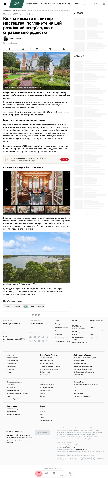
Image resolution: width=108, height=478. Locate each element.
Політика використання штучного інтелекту (78, 327)
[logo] (16, 4)
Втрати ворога (45, 375)
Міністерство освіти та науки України (86, 385)
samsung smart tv (98, 458)
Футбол (42, 412)
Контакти (93, 324)
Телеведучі (58, 334)
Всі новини (11, 355)
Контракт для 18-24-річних (83, 366)
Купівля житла (32, 4)
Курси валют (11, 387)
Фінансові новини (13, 390)
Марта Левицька (15, 38)
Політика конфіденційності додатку (78, 333)
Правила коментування (80, 342)
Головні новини (12, 358)
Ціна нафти (10, 385)
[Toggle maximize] (67, 173)
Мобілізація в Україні (82, 355)
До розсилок (42, 433)
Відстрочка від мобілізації (83, 369)
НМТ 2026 (77, 390)
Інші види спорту (46, 420)
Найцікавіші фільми (47, 385)
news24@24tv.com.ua (11, 324)
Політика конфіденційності (78, 321)
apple (74, 458)
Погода (9, 372)
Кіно (42, 382)
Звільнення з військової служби (85, 358)
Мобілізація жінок (80, 363)
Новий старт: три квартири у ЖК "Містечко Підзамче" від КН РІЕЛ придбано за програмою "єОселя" (36, 113)
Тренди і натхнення (19, 10)
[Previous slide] (6, 189)
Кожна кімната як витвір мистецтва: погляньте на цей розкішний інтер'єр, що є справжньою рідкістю (49, 10)
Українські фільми (46, 387)
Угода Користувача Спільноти (78, 338)
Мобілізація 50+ (79, 360)
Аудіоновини (11, 369)
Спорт (42, 406)
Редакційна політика (61, 327)
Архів (91, 334)
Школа (76, 387)
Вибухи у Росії (45, 372)
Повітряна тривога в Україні (50, 366)
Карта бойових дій (46, 360)
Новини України (12, 360)
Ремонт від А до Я (64, 4)
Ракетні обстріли (46, 358)
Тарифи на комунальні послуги (17, 393)
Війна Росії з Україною (49, 355)
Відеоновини (11, 366)
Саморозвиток (79, 393)
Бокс (41, 409)
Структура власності (96, 331)
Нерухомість (7, 10)
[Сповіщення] (104, 4)
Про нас (57, 320)
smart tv (86, 458)
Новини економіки (14, 382)
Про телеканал (60, 331)
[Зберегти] (64, 48)
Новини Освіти (79, 382)
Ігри (91, 341)
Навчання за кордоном (82, 396)
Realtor (14, 43)
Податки (9, 396)
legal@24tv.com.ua (81, 449)
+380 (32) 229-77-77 (69, 447)
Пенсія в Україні (12, 399)
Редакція (58, 324)
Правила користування (62, 341)
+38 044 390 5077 (36, 324)
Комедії (42, 393)
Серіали (42, 396)
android (62, 458)
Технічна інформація (96, 320)
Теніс (42, 414)
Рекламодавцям (60, 338)
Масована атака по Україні (49, 369)
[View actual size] (62, 173)
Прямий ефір (11, 363)
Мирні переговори (46, 363)
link (30, 337)
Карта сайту (93, 338)
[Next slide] (66, 189)
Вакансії (92, 327)
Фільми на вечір (45, 390)
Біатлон (42, 417)
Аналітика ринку (47, 4)
